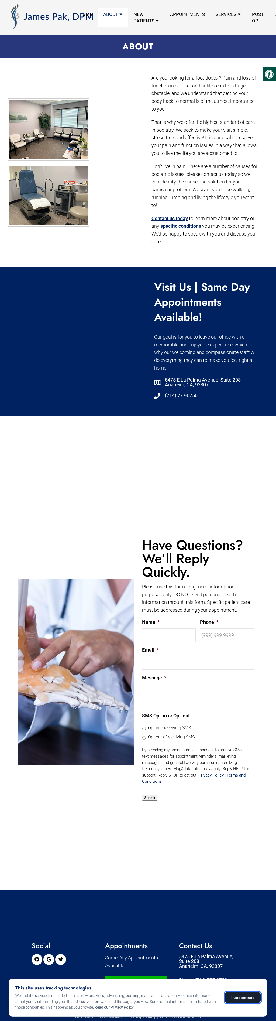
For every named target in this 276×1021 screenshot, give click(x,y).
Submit (149, 798)
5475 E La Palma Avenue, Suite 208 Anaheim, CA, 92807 (203, 382)
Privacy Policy (211, 775)
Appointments (187, 14)
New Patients (144, 17)
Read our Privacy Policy (114, 1007)
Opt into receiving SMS (169, 727)
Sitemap (84, 1016)
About (110, 14)
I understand (243, 997)
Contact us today (169, 218)
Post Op (258, 17)
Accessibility (109, 1016)
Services (226, 14)
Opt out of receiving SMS (171, 737)
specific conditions (180, 226)
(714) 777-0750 (181, 395)
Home (85, 14)
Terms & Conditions (180, 1016)
